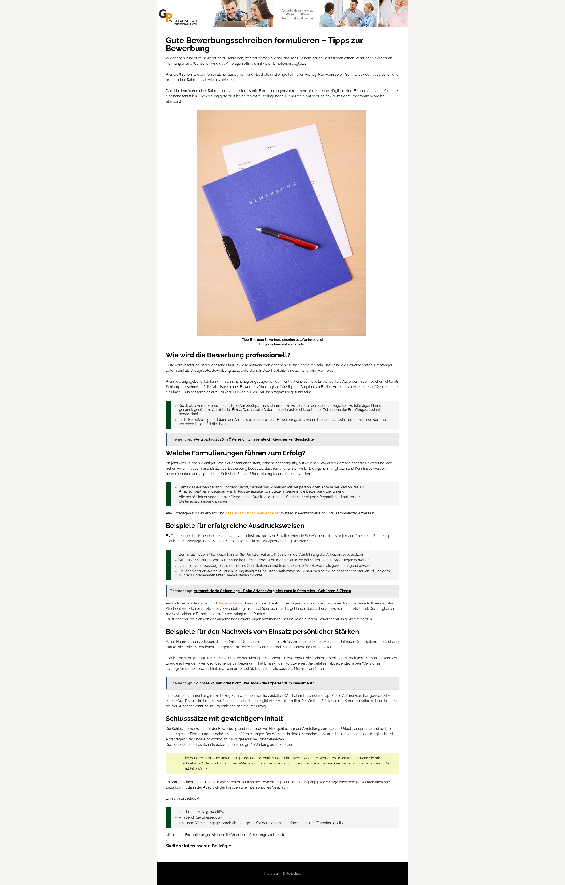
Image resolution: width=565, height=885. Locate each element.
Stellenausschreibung (240, 701)
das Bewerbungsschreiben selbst (252, 513)
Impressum (272, 873)
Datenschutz (292, 873)
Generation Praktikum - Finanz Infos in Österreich (282, 13)
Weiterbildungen (230, 603)
